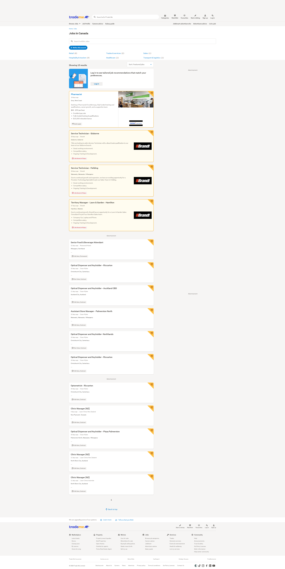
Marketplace (76, 535)
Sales (145, 53)
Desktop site (99, 565)
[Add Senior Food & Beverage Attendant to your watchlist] (150, 242)
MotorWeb (131, 559)
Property (99, 535)
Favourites (199, 527)
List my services (175, 549)
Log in (212, 18)
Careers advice (97, 24)
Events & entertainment (177, 544)
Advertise (131, 565)
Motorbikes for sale (127, 541)
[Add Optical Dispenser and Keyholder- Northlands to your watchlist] (150, 334)
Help (195, 538)
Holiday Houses (183, 559)
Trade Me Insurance (75, 559)
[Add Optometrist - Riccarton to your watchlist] (150, 386)
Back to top (112, 509)
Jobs (147, 535)
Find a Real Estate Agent (104, 549)
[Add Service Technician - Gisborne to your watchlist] (150, 133)
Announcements (199, 541)
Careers (116, 565)
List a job (212, 24)
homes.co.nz (104, 559)
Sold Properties (101, 541)
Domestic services (175, 541)
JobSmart (148, 544)
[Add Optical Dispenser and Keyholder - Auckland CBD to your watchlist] (150, 288)
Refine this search (79, 48)
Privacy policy (141, 565)
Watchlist (190, 527)
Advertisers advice (200, 24)
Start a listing (180, 527)
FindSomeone (211, 559)
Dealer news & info (126, 546)
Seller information (199, 549)
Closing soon (76, 544)
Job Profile (86, 24)
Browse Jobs (73, 24)
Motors (123, 535)
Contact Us (180, 565)
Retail (71, 53)
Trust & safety (198, 544)
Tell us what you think (125, 520)
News (124, 565)
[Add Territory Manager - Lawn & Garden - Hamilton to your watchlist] (150, 202)
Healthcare (111, 57)
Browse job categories (152, 538)
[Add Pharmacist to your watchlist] (150, 94)
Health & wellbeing (175, 546)
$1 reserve (75, 546)
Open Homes (100, 544)
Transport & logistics (152, 57)
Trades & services (113, 53)
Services (173, 535)
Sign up (205, 18)
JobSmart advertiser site (182, 24)
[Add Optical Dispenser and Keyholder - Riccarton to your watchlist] (150, 265)
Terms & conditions (154, 565)
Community (198, 535)
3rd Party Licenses (200, 546)
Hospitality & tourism (78, 57)
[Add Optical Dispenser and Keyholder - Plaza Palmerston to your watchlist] (150, 431)
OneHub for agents (102, 546)
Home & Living (76, 549)
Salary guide (109, 24)
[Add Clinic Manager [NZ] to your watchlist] (150, 409)
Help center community (201, 552)
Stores (74, 541)
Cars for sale (125, 538)
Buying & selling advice (128, 544)
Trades (172, 538)
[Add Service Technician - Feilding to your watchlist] (150, 168)
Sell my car (124, 549)
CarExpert (156, 559)
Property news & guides (103, 538)
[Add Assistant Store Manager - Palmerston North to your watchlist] (150, 311)
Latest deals (75, 538)
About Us (109, 565)
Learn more (107, 520)
